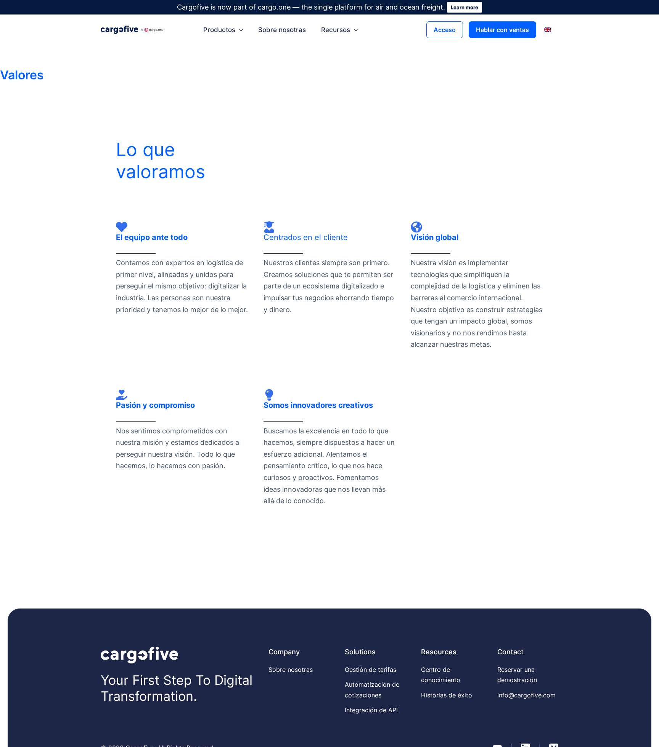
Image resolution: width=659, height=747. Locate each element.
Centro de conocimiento (440, 675)
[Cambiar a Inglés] (547, 29)
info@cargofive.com (526, 695)
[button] (239, 29)
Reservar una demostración (517, 675)
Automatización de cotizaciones (372, 690)
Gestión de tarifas (370, 669)
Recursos (335, 30)
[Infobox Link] (182, 272)
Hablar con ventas (502, 30)
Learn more (464, 7)
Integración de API (371, 710)
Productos (219, 30)
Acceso (445, 30)
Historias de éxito (446, 695)
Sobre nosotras (282, 30)
